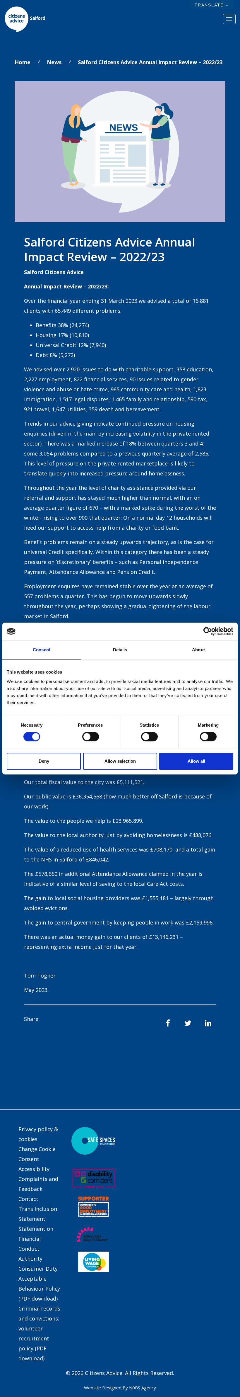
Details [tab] (120, 649)
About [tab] (198, 649)
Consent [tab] (41, 649)
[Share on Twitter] (188, 1022)
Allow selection (120, 761)
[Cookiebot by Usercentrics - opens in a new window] (207, 631)
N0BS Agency (142, 1388)
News (54, 62)
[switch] (90, 736)
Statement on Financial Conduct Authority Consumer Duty (38, 1248)
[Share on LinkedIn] (208, 1022)
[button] (211, 4)
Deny (44, 761)
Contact (28, 1198)
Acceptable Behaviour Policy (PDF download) (39, 1288)
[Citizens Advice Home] (24, 19)
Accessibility (33, 1168)
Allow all (196, 761)
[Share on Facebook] (167, 1022)
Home (22, 62)
